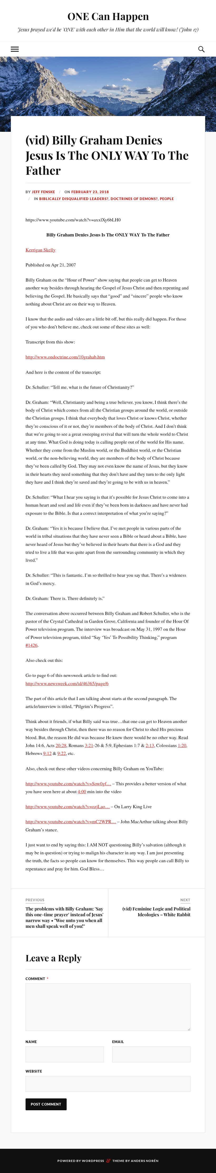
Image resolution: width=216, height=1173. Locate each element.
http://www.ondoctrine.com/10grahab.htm (65, 356)
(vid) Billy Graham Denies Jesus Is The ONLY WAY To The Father (107, 155)
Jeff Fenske (43, 192)
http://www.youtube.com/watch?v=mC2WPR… (71, 821)
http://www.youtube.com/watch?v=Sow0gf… (68, 783)
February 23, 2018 (90, 192)
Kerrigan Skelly (41, 249)
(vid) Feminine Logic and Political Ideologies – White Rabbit (156, 911)
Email (118, 1042)
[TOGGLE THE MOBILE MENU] (15, 49)
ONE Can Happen (108, 16)
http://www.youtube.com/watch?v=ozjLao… (68, 806)
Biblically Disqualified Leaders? (74, 199)
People (167, 199)
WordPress (93, 1161)
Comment (37, 979)
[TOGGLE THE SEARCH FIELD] (201, 49)
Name (31, 1042)
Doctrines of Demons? (134, 199)
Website (34, 1071)
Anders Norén (145, 1161)
